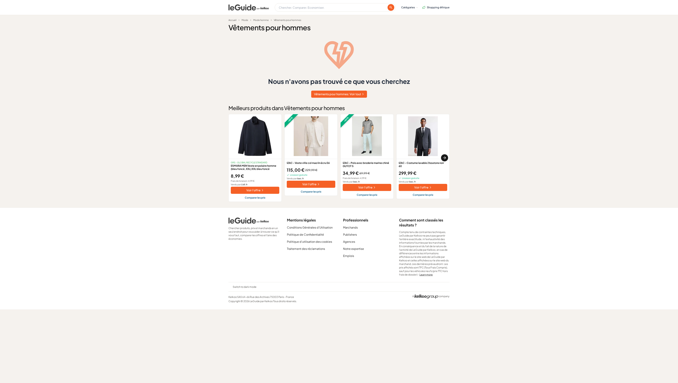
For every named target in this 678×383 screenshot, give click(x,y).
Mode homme (261, 20)
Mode (245, 20)
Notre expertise (353, 249)
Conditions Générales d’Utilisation (310, 227)
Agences (349, 241)
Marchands (350, 227)
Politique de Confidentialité (305, 234)
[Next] (444, 157)
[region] (339, 158)
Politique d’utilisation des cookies (309, 241)
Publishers (350, 234)
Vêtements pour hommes (287, 20)
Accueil (232, 20)
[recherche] (391, 7)
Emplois (348, 256)
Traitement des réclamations (306, 249)
